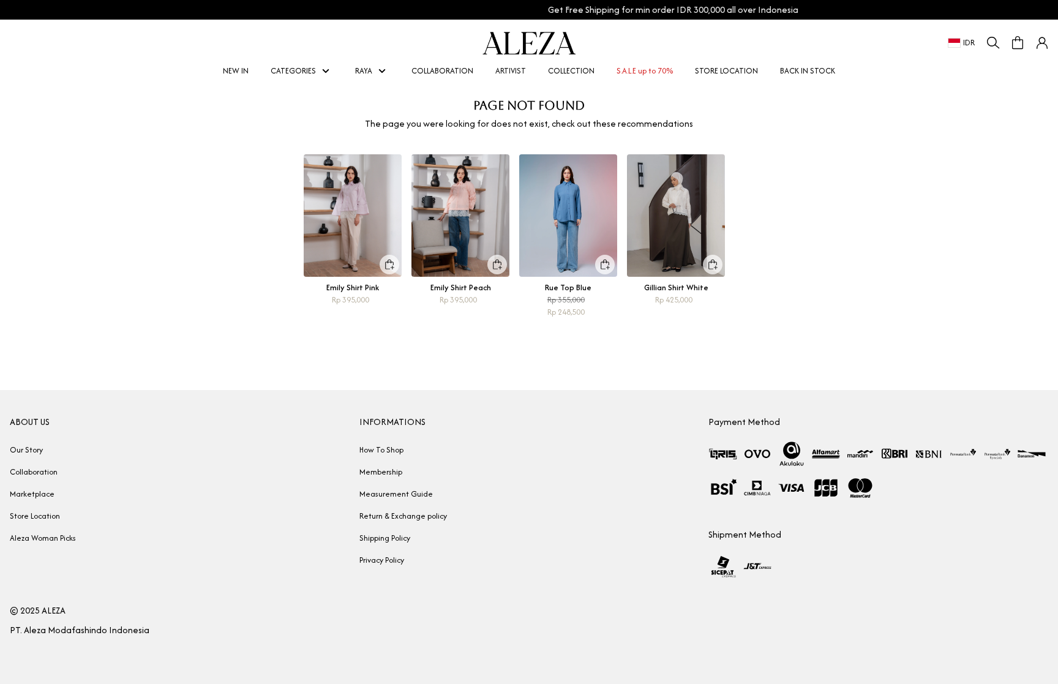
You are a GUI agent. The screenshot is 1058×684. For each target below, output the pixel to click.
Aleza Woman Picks (43, 538)
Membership (380, 472)
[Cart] (1018, 43)
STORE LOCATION (726, 71)
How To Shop (381, 450)
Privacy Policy (381, 560)
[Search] (993, 43)
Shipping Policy (384, 538)
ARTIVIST (507, 71)
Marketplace (32, 494)
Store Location (35, 516)
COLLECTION (571, 71)
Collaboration (34, 472)
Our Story (26, 450)
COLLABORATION (442, 71)
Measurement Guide (396, 494)
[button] (1042, 43)
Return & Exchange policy (403, 516)
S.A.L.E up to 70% (641, 71)
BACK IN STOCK (804, 71)
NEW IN (233, 71)
